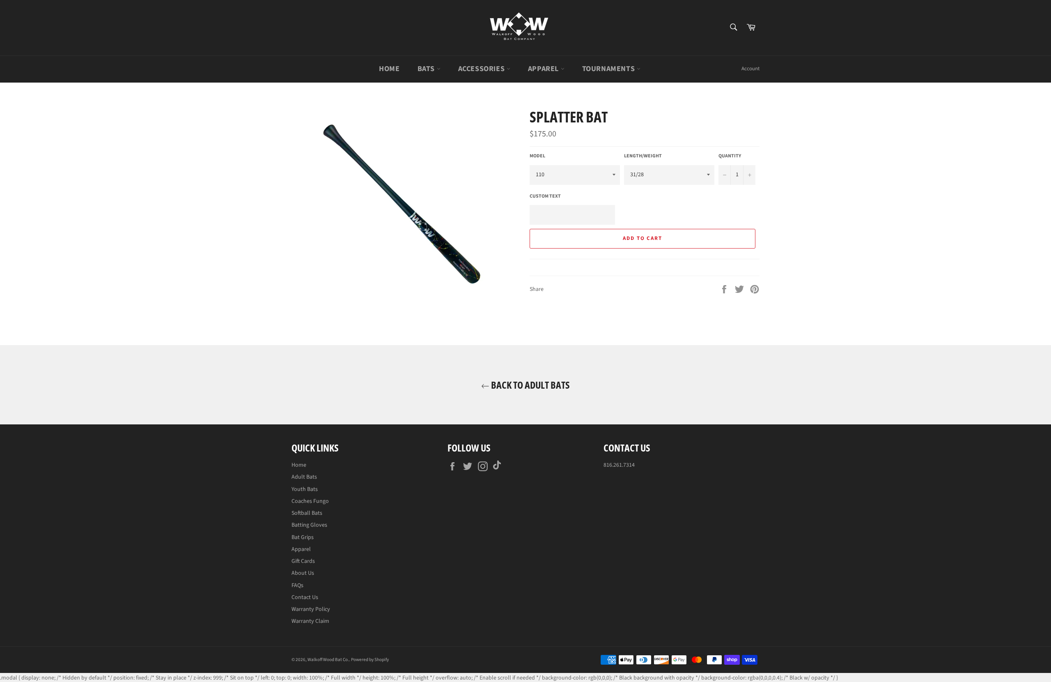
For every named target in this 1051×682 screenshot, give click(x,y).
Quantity (729, 156)
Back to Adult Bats (529, 385)
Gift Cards (303, 561)
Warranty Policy (310, 609)
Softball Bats (306, 513)
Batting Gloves (309, 525)
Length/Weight (643, 156)
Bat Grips (302, 537)
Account (750, 68)
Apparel (544, 69)
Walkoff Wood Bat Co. (328, 660)
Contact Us (304, 597)
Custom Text (545, 196)
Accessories (482, 69)
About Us (302, 573)
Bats (427, 69)
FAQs (297, 585)
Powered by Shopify (370, 660)
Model (537, 156)
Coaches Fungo (310, 501)
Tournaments (609, 69)
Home (389, 69)
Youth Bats (304, 489)
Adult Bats (304, 477)
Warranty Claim (310, 621)
